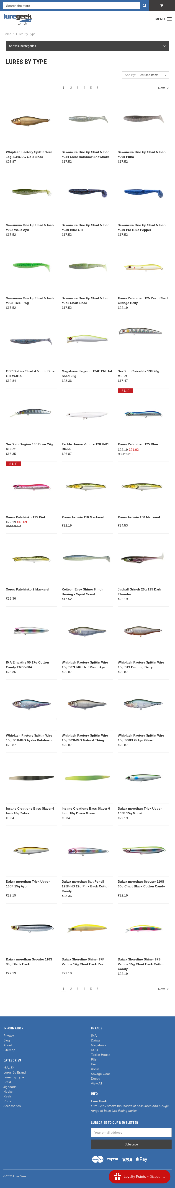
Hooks (8, 1091)
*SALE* (8, 1067)
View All (96, 1083)
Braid (7, 1082)
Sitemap (9, 1050)
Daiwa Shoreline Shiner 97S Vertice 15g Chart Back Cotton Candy (141, 964)
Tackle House (100, 1054)
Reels (7, 1096)
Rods (7, 1101)
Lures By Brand (14, 1072)
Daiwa (95, 1040)
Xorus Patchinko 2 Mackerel (27, 589)
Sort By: (130, 75)
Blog (6, 1040)
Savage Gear (100, 1074)
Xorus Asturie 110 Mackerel (83, 517)
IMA (94, 1035)
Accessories (12, 1106)
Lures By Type (13, 1077)
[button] (87, 46)
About (7, 1045)
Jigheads (9, 1087)
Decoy (95, 1078)
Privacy (8, 1035)
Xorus (95, 1069)
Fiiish (94, 1059)
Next (162, 88)
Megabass (98, 1045)
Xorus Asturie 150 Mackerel (139, 517)
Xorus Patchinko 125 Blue (138, 444)
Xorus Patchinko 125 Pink (26, 517)
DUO (94, 1050)
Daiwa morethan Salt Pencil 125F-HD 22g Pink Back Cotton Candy (86, 886)
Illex (94, 1064)
